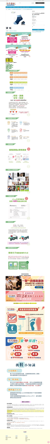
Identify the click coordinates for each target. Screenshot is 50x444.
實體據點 (16, 437)
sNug (34, 15)
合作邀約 (26, 440)
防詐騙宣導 (26, 437)
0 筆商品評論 (37, 31)
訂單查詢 (7, 438)
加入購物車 (38, 29)
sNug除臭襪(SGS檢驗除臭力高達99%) (16, 9)
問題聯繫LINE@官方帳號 (8, 437)
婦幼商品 (9, 9)
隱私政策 (26, 438)
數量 (32, 26)
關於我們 (16, 438)
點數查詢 (7, 439)
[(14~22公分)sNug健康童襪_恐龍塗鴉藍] (18, 18)
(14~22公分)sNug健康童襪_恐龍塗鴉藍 (27, 9)
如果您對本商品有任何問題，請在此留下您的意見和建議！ (38, 31)
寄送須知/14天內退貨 (27, 439)
